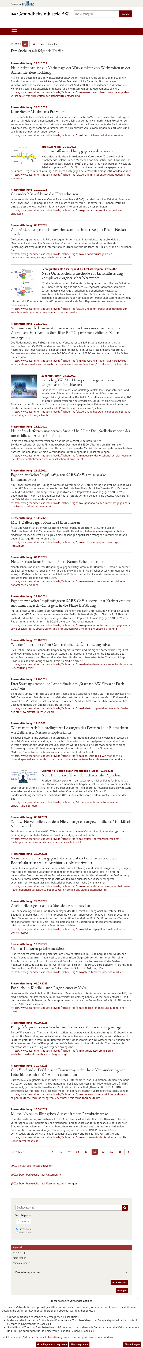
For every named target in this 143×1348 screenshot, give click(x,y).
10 (77, 1151)
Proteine (21, 1221)
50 (35, 44)
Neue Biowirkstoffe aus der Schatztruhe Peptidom (81, 775)
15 (120, 1151)
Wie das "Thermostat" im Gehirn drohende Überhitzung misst (60, 645)
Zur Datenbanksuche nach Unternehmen (38, 1174)
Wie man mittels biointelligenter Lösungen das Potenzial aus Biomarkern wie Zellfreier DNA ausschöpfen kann (69, 730)
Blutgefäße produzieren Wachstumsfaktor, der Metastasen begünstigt (66, 1027)
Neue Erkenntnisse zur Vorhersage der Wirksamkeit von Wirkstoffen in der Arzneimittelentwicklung (70, 70)
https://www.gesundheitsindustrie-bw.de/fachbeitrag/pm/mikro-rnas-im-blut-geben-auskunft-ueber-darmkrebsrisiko (68, 1138)
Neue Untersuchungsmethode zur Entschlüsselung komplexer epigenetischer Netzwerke (82, 276)
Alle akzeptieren (79, 1344)
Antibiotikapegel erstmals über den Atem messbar (51, 906)
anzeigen (122, 1290)
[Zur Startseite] (40, 13)
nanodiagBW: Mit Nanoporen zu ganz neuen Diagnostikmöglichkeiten (78, 382)
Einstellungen (132, 1344)
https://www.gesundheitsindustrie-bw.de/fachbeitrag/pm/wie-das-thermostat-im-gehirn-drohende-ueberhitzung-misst (71, 666)
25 (26, 44)
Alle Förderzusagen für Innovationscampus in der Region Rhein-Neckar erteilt (68, 232)
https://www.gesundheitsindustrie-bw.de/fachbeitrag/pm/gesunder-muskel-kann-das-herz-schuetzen (66, 211)
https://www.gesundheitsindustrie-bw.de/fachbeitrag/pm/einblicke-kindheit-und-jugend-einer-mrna (68, 1009)
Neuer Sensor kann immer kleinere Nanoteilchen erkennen (57, 562)
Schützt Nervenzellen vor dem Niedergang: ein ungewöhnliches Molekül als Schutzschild (71, 824)
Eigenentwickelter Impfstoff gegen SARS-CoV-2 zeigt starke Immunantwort (58, 477)
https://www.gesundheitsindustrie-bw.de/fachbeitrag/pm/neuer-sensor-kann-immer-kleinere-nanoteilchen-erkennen (68, 583)
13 (103, 1151)
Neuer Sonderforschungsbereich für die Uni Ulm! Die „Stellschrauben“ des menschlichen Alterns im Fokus (70, 433)
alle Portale (25, 1232)
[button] (125, 1272)
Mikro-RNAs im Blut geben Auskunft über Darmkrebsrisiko (59, 1114)
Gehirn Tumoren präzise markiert (38, 949)
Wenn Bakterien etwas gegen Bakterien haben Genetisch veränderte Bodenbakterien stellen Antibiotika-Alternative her (64, 860)
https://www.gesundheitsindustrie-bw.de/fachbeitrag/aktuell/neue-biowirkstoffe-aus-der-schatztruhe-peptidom (65, 803)
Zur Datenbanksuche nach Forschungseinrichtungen (45, 1183)
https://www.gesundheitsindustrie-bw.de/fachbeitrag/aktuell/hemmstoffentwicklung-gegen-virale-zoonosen (71, 176)
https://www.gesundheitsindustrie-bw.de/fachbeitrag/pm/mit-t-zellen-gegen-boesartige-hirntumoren (65, 543)
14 (111, 1151)
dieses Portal (25, 1228)
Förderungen (19, 1257)
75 (43, 44)
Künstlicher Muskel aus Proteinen (38, 112)
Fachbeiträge (19, 1252)
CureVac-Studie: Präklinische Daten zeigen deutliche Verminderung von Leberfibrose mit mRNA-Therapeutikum (68, 1072)
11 (86, 1151)
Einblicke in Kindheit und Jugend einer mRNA (48, 988)
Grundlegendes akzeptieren (52, 1344)
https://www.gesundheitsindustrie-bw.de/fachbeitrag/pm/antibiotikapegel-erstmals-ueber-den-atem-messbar (69, 930)
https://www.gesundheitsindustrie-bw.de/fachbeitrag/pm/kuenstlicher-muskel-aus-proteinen (67, 135)
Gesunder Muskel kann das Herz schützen (44, 194)
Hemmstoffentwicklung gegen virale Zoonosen (79, 151)
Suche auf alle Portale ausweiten (33, 1165)
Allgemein (18, 1247)
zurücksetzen (119, 1282)
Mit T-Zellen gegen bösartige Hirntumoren (45, 523)
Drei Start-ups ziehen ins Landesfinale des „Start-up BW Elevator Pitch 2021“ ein (67, 686)
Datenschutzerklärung (48, 1337)
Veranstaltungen (21, 1262)
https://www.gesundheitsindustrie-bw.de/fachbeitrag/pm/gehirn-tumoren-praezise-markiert (67, 972)
